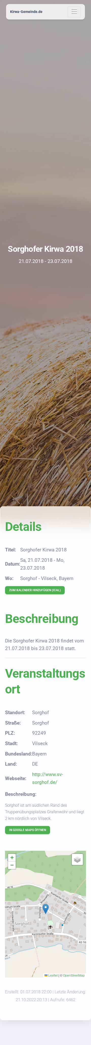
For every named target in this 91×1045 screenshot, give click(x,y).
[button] (45, 909)
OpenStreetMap (74, 975)
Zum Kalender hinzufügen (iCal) (35, 590)
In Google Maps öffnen (27, 830)
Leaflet (53, 975)
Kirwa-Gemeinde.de (26, 12)
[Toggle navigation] (74, 11)
